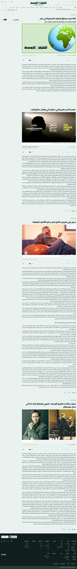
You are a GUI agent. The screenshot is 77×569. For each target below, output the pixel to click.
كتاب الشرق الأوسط (59, 547)
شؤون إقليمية (74, 550)
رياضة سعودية (74, 556)
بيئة (41, 547)
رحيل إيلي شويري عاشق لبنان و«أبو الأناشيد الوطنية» (54, 222)
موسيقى (69, 529)
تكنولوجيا (37, 7)
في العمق (24, 7)
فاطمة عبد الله (70, 444)
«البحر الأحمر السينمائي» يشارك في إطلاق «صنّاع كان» (53, 109)
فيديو (20, 7)
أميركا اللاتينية (67, 550)
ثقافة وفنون (46, 7)
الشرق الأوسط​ (60, 7)
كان (65, 210)
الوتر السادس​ (47, 545)
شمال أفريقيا (73, 547)
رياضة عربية (74, 557)
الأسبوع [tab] (3, 19)
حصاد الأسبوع (67, 556)
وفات (65, 392)
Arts (69, 392)
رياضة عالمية (74, 559)
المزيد (10, 7)
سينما (69, 210)
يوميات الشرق (73, 14)
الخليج (74, 545)
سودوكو (48, 557)
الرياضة (28, 7)
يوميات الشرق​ (32, 7)
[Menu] (75, 7)
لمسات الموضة (27, 547)
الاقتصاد (50, 7)
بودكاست (17, 7)
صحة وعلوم (41, 7)
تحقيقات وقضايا (67, 557)
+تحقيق (68, 559)
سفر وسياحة (27, 545)
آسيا (68, 547)
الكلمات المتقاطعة (46, 556)
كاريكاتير (61, 545)
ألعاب (13, 7)
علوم (41, 545)
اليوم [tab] (5, 19)
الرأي (53, 7)
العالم (56, 7)
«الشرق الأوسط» (69, 55)
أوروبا (68, 545)
